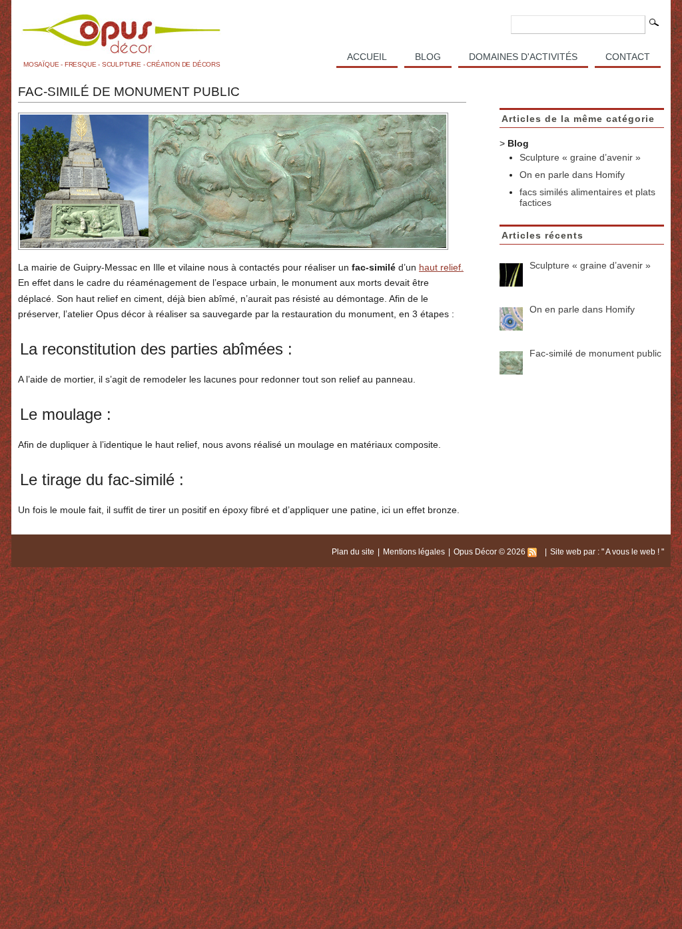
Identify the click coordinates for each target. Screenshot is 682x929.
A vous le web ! (633, 552)
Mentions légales (414, 552)
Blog (428, 56)
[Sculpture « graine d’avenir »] (511, 275)
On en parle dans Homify (572, 174)
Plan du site (353, 552)
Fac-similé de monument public (595, 353)
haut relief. (441, 267)
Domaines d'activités (523, 56)
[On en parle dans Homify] (511, 319)
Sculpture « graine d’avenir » (580, 157)
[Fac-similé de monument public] (511, 363)
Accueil (367, 56)
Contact (627, 56)
